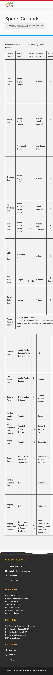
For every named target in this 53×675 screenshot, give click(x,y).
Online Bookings (12, 613)
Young (11, 660)
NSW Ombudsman (12, 638)
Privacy (28, 670)
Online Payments (12, 607)
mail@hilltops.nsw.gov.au (19, 571)
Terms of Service (39, 670)
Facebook (13, 576)
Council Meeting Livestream (16, 598)
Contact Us (13, 580)
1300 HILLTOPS (15, 566)
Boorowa (12, 650)
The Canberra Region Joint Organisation (21, 626)
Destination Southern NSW (16, 632)
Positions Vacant (12, 601)
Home (13, 25)
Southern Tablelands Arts (15, 635)
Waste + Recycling (12, 604)
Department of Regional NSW (17, 629)
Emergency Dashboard (14, 610)
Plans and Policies (12, 595)
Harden (12, 655)
